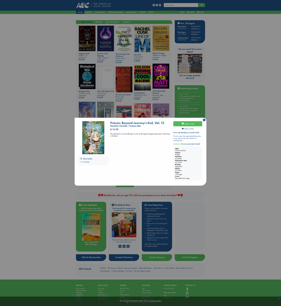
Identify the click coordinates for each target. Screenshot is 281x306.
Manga (86, 162)
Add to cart (189, 123)
